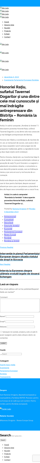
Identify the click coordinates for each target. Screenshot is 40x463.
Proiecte (7, 454)
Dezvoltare (8, 222)
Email (2, 321)
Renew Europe (10, 235)
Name (2, 316)
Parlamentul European (23, 80)
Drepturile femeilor (11, 225)
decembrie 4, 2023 (11, 77)
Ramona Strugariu (19, 209)
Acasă (6, 445)
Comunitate (8, 219)
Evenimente (9, 80)
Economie (8, 229)
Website (3, 327)
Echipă (6, 457)
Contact (7, 460)
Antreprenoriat (10, 216)
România (35, 80)
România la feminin (11, 241)
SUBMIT (3, 343)
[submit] (1, 354)
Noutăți (7, 451)
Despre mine (9, 448)
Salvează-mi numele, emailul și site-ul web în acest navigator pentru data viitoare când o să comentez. (18, 335)
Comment (4, 297)
